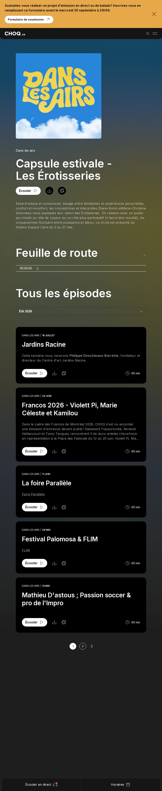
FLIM (26, 550)
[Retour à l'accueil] (15, 33)
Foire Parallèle (33, 494)
